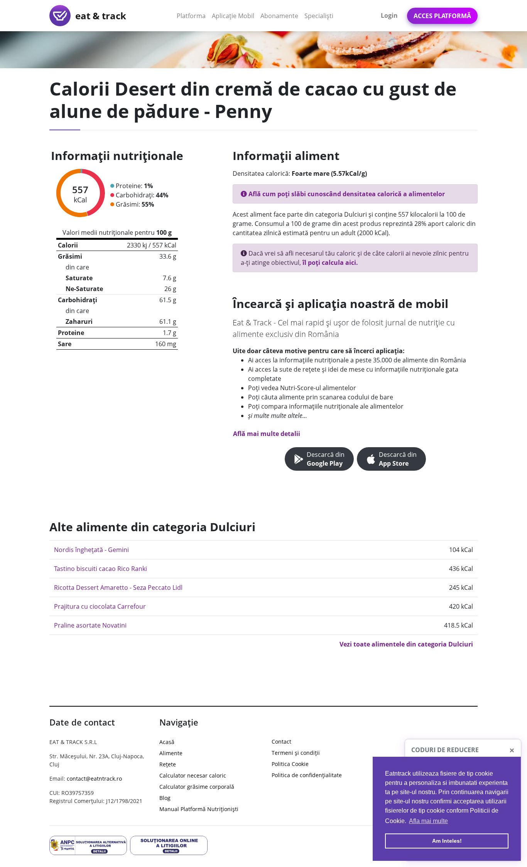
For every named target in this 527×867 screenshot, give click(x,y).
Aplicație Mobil (234, 15)
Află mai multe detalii (266, 433)
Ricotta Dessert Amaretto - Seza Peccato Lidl (118, 587)
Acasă (166, 742)
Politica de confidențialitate (307, 775)
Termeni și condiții (296, 752)
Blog (165, 797)
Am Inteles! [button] (447, 841)
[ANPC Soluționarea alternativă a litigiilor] (88, 845)
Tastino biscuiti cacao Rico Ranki (100, 568)
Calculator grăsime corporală (196, 786)
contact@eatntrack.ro (94, 778)
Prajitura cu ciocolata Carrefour (100, 606)
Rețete (167, 764)
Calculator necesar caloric (192, 775)
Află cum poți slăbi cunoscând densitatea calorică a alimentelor (346, 194)
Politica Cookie (290, 764)
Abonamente (279, 16)
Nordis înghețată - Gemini (91, 549)
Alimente (170, 753)
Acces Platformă (442, 16)
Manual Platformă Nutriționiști (198, 809)
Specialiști (318, 16)
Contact (281, 741)
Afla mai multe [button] (428, 821)
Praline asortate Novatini (90, 625)
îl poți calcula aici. (330, 262)
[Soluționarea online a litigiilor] (169, 845)
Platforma (193, 15)
